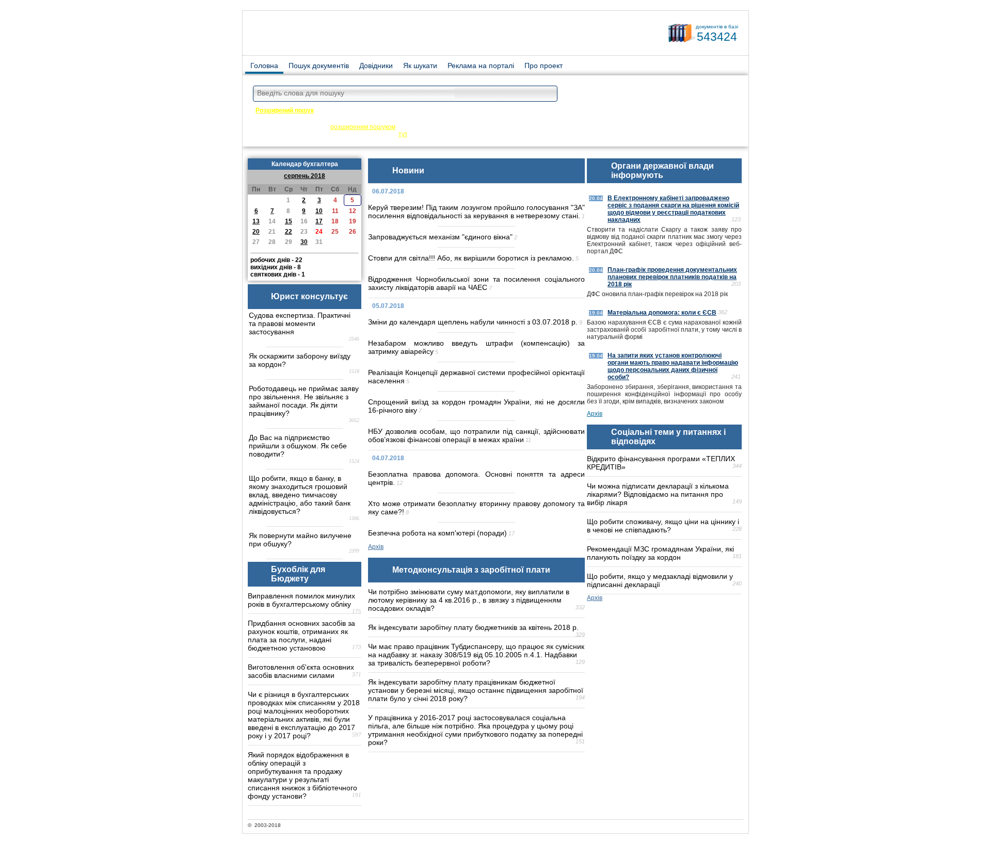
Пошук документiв (319, 65)
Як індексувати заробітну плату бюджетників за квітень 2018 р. (473, 627)
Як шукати (420, 65)
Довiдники (376, 65)
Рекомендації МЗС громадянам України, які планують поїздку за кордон (660, 553)
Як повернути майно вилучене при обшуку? (300, 539)
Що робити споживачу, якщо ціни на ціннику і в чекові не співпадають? (663, 525)
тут (402, 134)
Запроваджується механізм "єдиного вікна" (440, 237)
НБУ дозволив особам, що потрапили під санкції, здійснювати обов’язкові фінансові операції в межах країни (476, 435)
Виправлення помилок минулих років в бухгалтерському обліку (301, 600)
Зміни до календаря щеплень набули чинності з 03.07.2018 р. (473, 322)
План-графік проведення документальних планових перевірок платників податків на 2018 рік (672, 277)
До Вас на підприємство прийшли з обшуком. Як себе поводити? (298, 445)
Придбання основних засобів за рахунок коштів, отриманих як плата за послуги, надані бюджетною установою (301, 635)
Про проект (543, 65)
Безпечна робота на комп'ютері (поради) (437, 533)
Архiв (375, 546)
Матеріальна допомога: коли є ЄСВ (662, 312)
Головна (264, 65)
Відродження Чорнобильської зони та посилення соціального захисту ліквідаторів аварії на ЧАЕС (476, 283)
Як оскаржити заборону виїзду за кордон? (299, 360)
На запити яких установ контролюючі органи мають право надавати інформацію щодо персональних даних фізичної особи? (673, 366)
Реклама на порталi (480, 65)
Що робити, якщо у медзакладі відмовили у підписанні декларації (660, 580)
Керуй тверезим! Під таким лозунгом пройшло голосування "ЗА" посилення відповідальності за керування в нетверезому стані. (476, 211)
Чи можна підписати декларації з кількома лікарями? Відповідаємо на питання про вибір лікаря (658, 494)
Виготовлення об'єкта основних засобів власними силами (301, 671)
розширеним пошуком (362, 127)
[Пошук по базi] (547, 94)
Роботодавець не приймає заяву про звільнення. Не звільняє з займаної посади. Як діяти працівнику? (304, 400)
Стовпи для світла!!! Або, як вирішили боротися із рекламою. (471, 258)
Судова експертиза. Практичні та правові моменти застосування (299, 323)
